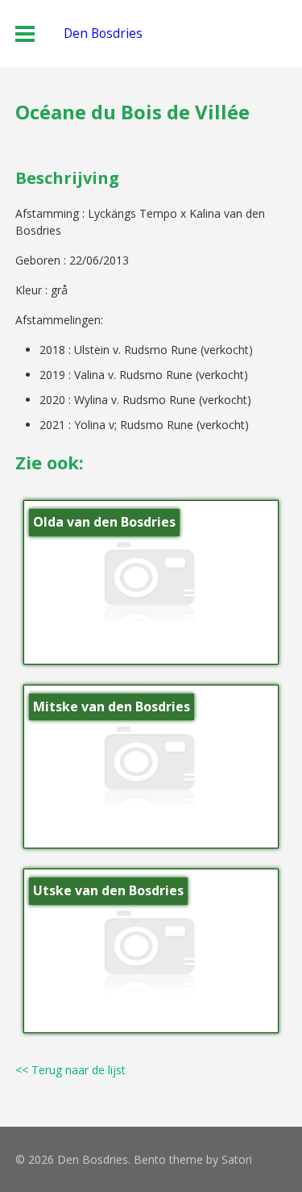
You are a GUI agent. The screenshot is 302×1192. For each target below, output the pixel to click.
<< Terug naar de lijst (70, 1069)
